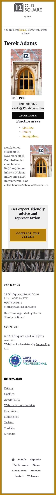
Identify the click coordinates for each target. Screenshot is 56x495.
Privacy (8, 388)
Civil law (27, 127)
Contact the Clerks (28, 234)
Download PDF (29, 116)
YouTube (9, 428)
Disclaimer (11, 411)
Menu (28, 16)
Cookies (9, 394)
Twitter (9, 422)
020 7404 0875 (28, 104)
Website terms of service (19, 405)
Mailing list (11, 416)
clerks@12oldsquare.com (28, 108)
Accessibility (12, 399)
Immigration (30, 136)
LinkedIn (9, 434)
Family (26, 132)
